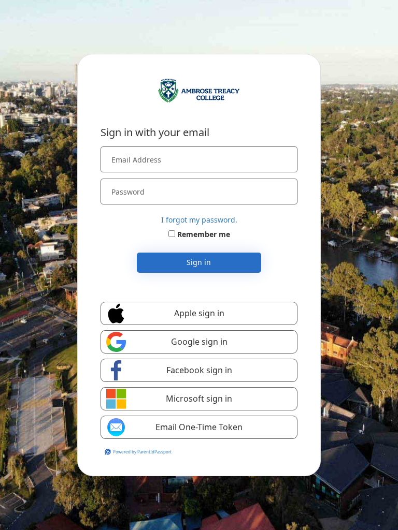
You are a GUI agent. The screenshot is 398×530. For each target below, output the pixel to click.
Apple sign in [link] (199, 313)
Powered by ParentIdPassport (142, 451)
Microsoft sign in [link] (199, 398)
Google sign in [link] (199, 341)
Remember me (203, 234)
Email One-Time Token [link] (199, 427)
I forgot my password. (199, 220)
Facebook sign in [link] (199, 370)
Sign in (199, 262)
